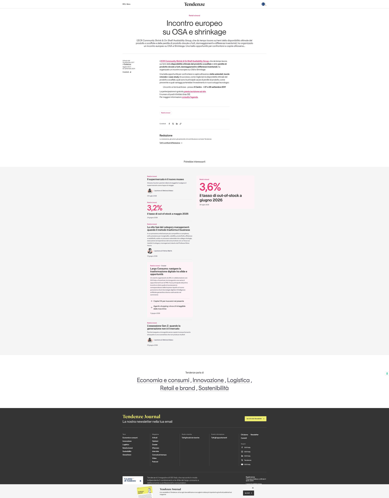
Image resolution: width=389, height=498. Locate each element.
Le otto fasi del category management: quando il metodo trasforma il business (168, 228)
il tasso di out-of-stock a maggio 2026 (167, 209)
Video (154, 458)
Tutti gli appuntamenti (219, 438)
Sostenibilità (213, 388)
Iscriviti (247, 493)
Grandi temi (127, 455)
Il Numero (155, 448)
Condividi (126, 72)
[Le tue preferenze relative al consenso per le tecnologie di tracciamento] (387, 373)
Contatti (244, 438)
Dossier (155, 445)
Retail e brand (165, 113)
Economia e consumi (163, 380)
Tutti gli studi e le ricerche (190, 438)
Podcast (155, 462)
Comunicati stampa (159, 455)
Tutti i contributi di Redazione (170, 143)
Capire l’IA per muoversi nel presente (168, 301)
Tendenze (247, 460)
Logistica (238, 380)
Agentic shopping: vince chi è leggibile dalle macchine (169, 307)
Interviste (155, 451)
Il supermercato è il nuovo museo (165, 179)
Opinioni (155, 441)
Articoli (154, 438)
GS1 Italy (247, 447)
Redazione (127, 64)
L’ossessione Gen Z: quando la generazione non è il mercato (163, 327)
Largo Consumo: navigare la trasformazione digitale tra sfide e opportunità (168, 271)
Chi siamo (244, 435)
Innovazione (208, 380)
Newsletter (255, 435)
